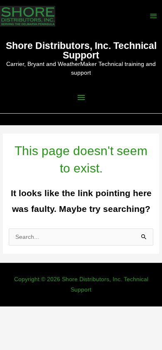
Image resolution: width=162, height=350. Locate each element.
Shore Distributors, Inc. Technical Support (81, 50)
